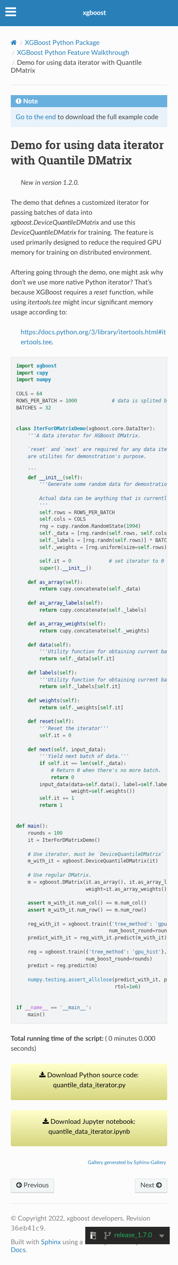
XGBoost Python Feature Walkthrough (73, 52)
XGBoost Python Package (62, 42)
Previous (35, 1185)
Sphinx (51, 1242)
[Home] (14, 42)
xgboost (94, 13)
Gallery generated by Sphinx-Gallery (127, 1162)
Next (148, 1185)
